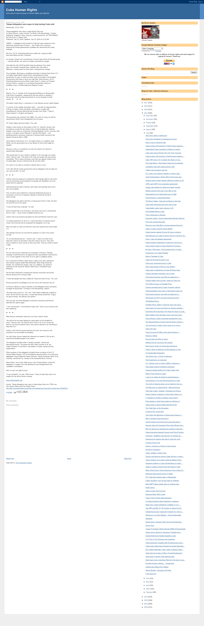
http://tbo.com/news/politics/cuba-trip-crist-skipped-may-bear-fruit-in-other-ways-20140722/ (37, 388)
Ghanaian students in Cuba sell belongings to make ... (164, 463)
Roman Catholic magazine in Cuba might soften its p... (164, 394)
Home (69, 458)
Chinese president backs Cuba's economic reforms (163, 287)
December (149, 116)
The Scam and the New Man (155, 222)
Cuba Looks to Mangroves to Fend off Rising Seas (163, 270)
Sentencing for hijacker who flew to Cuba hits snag (163, 439)
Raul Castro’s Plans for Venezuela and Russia (161, 346)
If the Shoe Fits (151, 574)
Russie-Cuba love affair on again (157, 339)
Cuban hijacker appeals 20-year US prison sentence (163, 232)
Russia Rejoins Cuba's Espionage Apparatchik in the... (164, 318)
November (149, 119)
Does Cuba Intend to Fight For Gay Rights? (160, 267)
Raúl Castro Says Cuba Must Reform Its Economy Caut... (165, 560)
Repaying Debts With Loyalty (155, 494)
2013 (146, 597)
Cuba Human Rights (21, 10)
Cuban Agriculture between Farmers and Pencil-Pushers (165, 432)
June (148, 578)
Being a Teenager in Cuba (154, 256)
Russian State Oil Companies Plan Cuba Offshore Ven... (165, 425)
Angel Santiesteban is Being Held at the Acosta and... (164, 177)
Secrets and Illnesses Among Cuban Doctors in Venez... (165, 456)
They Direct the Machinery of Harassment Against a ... (164, 415)
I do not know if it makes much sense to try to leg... (163, 325)
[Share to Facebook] (24, 392)
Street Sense (150, 487)
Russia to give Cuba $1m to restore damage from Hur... (164, 225)
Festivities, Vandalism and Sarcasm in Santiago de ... (164, 436)
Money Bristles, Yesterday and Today (158, 570)
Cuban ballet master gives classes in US (159, 208)
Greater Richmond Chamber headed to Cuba (161, 536)
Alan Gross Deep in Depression (156, 135)
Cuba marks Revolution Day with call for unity (161, 204)
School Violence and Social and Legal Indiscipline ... (163, 422)
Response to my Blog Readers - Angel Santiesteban (163, 515)
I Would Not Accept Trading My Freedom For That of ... (164, 512)
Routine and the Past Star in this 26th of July (161, 191)
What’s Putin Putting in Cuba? (156, 374)
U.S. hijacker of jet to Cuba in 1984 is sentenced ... (163, 363)
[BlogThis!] (20, 392)
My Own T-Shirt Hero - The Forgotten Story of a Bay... (164, 249)
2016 (146, 106)
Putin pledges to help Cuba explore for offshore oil (163, 401)
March (148, 589)
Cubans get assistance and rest (156, 170)
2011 (146, 604)
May (147, 582)
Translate (158, 51)
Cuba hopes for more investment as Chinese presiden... (165, 308)
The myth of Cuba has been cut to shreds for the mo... (164, 384)
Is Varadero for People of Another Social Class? (162, 398)
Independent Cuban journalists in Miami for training (163, 149)
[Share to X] (22, 392)
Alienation (149, 518)
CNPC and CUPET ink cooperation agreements (162, 184)
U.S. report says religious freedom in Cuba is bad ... (163, 173)
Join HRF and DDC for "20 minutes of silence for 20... (164, 508)
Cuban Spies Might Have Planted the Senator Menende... (165, 546)
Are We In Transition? (153, 449)
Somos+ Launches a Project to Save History (161, 446)
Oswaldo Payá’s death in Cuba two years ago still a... (164, 305)
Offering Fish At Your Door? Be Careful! (159, 342)
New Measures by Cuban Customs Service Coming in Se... (166, 236)
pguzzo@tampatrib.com (14, 380)
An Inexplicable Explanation (155, 353)
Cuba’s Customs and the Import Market (159, 229)
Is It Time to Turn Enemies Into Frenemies (160, 539)
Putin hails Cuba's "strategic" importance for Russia (163, 391)
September (150, 126)
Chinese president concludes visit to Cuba (160, 273)
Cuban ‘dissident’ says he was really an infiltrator (162, 481)
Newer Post (10, 458)
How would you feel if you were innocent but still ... (163, 298)
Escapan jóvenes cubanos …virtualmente (160, 563)
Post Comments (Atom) (24, 463)
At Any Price (150, 525)
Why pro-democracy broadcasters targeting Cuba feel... (164, 429)
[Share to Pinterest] (27, 392)
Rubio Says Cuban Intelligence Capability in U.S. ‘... (163, 505)
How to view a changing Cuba (156, 142)
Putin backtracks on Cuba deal (156, 360)
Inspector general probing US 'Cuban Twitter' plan (162, 370)
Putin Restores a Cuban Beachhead (158, 198)
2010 (146, 607)
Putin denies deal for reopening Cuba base (160, 367)
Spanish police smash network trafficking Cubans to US (165, 180)
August (148, 129)
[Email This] (18, 392)
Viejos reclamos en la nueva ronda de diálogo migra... (164, 460)
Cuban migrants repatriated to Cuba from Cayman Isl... (164, 242)
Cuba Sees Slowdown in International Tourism (161, 139)
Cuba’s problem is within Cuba (156, 453)
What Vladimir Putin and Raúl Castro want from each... (164, 315)
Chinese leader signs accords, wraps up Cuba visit (163, 280)
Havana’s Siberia (151, 336)
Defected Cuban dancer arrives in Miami (159, 474)
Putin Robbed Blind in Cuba (155, 211)
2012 (146, 600)
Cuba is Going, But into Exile (155, 491)
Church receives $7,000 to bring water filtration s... (163, 332)
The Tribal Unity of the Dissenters (157, 408)
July (147, 133)
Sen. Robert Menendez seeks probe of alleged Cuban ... (165, 550)
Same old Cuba (151, 329)
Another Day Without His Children (157, 567)
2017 (146, 103)
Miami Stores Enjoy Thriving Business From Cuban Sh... (165, 470)
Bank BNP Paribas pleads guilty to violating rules (162, 484)
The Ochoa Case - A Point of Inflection (159, 356)
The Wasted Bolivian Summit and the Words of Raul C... (165, 322)
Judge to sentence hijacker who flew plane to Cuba (163, 467)
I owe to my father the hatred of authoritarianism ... (163, 377)
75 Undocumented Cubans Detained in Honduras (162, 501)
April (148, 585)
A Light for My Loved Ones (155, 411)
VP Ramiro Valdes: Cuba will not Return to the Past (163, 201)
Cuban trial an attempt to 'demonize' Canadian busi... (164, 532)
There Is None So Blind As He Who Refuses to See (163, 349)
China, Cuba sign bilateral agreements (159, 239)
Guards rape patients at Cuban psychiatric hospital (163, 187)
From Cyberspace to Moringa (155, 215)
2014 (146, 113)
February (149, 592)
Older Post (127, 458)
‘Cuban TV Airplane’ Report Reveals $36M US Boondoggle (165, 529)
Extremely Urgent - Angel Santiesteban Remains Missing (165, 218)
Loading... (145, 86)
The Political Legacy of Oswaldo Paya (159, 284)
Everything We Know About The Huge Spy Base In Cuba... (166, 311)
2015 (146, 109)
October (149, 123)
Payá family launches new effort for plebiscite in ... (163, 277)
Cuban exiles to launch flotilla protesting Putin (161, 405)
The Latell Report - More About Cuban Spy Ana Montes (164, 163)
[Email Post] (15, 392)
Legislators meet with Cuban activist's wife (160, 167)
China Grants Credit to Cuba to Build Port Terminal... (163, 246)
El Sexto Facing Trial (153, 443)
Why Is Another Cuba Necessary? (157, 418)
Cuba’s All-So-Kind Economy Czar (157, 260)
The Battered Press (152, 301)
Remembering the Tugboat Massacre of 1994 (161, 194)
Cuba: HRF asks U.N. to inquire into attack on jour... (163, 160)
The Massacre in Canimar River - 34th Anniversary (163, 387)
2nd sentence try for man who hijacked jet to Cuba (163, 380)
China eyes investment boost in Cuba (158, 263)
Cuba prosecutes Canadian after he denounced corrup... (165, 543)
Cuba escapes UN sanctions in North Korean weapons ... (165, 146)
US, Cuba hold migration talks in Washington (161, 477)
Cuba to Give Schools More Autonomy (159, 498)
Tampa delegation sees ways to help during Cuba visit (164, 291)
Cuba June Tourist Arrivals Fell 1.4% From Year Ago (163, 153)
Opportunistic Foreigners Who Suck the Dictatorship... (164, 522)
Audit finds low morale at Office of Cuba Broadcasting (164, 553)
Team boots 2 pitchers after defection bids (160, 556)
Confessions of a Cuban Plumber (157, 253)
